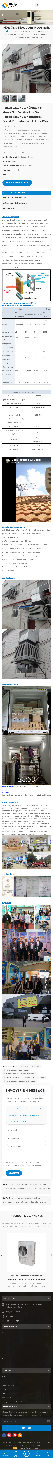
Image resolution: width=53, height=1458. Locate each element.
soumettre (14, 1173)
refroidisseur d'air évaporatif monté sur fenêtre (21, 1074)
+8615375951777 (12, 1321)
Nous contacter (8, 1385)
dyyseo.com (36, 1445)
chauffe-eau (8, 208)
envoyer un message (26, 1454)
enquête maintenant (16, 183)
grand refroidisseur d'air (13, 1077)
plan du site (6, 1398)
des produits (6, 1381)
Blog (44, 1445)
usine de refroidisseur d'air (31, 1066)
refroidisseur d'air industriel (15, 203)
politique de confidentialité (12, 1402)
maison (5, 1377)
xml (3, 1393)
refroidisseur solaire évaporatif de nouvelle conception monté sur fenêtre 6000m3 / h (26, 1278)
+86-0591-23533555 (14, 1316)
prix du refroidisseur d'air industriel (17, 1070)
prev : (5, 1184)
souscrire (26, 1428)
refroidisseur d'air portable (14, 198)
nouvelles (5, 1389)
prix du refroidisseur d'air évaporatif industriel (20, 1081)
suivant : (7, 1198)
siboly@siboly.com (13, 1312)
